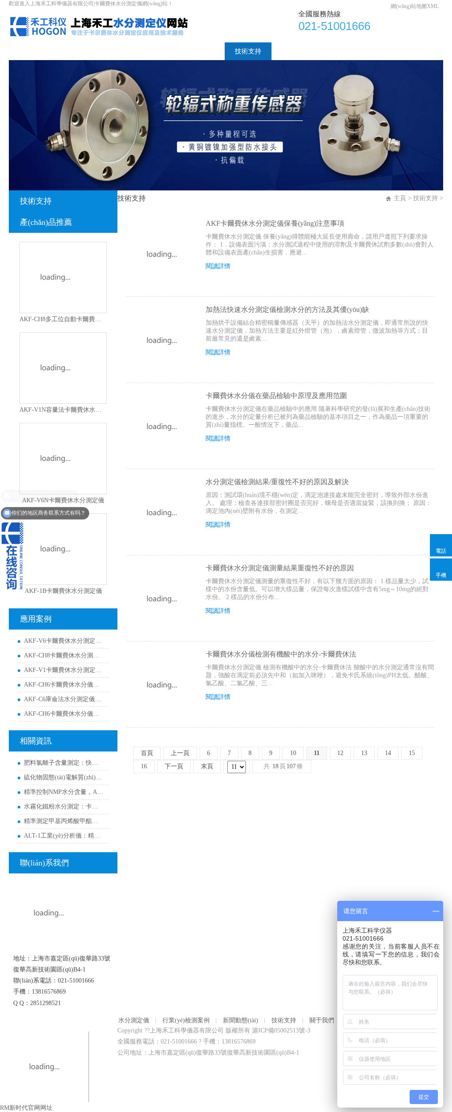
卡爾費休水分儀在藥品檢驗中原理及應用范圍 (276, 395)
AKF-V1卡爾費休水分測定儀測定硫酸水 (64, 670)
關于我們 (295, 51)
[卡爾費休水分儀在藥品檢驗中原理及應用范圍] (161, 426)
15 (412, 753)
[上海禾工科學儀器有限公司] (111, 14)
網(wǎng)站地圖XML (415, 6)
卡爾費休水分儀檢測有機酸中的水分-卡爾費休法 (281, 654)
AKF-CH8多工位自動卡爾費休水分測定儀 (63, 319)
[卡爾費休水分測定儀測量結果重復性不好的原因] (161, 599)
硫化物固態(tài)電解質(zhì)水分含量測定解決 (64, 777)
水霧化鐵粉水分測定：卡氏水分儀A (64, 806)
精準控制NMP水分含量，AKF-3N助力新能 (64, 792)
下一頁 (174, 766)
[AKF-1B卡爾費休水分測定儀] (63, 549)
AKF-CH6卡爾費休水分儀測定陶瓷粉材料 (64, 713)
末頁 (207, 766)
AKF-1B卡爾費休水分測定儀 (63, 591)
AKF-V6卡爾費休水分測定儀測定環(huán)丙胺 (64, 641)
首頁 (25, 51)
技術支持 (248, 51)
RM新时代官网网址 (26, 1107)
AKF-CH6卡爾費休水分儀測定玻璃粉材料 (64, 684)
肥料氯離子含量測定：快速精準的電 (64, 762)
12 (340, 753)
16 (144, 766)
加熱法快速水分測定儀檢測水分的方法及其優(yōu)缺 (287, 309)
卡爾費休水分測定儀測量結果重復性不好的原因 (280, 568)
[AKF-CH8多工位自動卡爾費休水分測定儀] (63, 277)
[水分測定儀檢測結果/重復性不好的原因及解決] (161, 513)
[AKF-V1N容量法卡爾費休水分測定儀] (63, 368)
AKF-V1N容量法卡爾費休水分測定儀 (63, 409)
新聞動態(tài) (196, 51)
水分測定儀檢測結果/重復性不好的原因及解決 (277, 482)
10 (293, 753)
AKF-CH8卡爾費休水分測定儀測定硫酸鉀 (64, 655)
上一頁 (180, 753)
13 (364, 753)
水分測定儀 (69, 51)
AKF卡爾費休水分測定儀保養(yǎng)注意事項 (275, 223)
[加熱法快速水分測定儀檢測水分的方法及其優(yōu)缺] (161, 340)
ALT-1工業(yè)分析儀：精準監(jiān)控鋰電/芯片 (64, 835)
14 (388, 753)
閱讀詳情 (218, 266)
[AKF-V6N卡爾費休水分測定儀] (63, 458)
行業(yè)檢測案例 (131, 51)
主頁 (400, 198)
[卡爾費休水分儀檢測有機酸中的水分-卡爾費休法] (161, 685)
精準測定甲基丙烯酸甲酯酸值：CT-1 (64, 821)
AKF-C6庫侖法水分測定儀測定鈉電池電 (64, 699)
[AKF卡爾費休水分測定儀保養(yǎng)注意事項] (161, 254)
